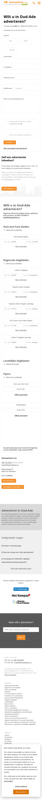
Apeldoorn (8, 739)
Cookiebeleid (9, 702)
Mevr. (26, 41)
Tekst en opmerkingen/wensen (14, 99)
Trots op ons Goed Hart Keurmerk (16, 718)
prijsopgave (9, 179)
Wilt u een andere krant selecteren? (15, 148)
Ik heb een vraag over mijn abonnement (17, 552)
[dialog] (21, 770)
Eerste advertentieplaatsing (14, 698)
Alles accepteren (21, 792)
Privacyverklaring (10, 675)
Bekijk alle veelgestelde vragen (21, 568)
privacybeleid (8, 781)
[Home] (16, 3)
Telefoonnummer (9, 78)
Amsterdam (8, 737)
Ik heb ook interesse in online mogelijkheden (20, 123)
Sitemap (7, 692)
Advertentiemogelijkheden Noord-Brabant (18, 712)
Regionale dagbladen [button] (16, 260)
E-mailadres (8, 67)
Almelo (7, 735)
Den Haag (8, 741)
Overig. (12, 50)
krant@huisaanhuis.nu (10, 465)
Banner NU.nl (9, 704)
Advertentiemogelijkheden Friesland (16, 710)
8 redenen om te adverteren (14, 696)
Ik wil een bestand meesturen (20, 135)
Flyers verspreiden (11, 708)
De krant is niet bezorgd (11, 546)
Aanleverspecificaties (12, 685)
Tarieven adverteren (11, 716)
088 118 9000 (7, 463)
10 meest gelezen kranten (13, 694)
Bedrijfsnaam (13, 88)
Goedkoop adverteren (12, 714)
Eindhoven (8, 743)
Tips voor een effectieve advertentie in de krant (20, 722)
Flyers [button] (7, 373)
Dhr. (10, 41)
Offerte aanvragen (21, 395)
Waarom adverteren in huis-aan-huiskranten (19, 720)
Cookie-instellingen (21, 786)
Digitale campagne (11, 700)
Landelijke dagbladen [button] (16, 360)
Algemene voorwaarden (12, 687)
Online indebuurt (10, 706)
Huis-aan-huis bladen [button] (16, 226)
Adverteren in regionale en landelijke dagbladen (20, 724)
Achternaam (8, 56)
